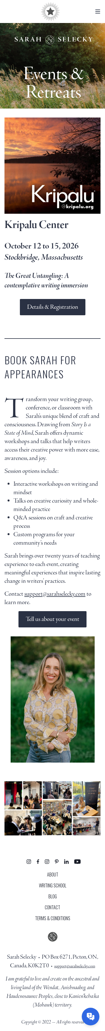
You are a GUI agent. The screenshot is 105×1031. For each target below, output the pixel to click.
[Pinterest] (57, 861)
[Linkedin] (66, 861)
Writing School (52, 885)
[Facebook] (37, 861)
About (52, 874)
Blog (52, 896)
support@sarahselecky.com (54, 594)
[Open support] (90, 1016)
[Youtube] (77, 861)
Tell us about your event (52, 619)
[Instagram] (28, 861)
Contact (52, 907)
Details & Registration (52, 307)
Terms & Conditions (52, 918)
